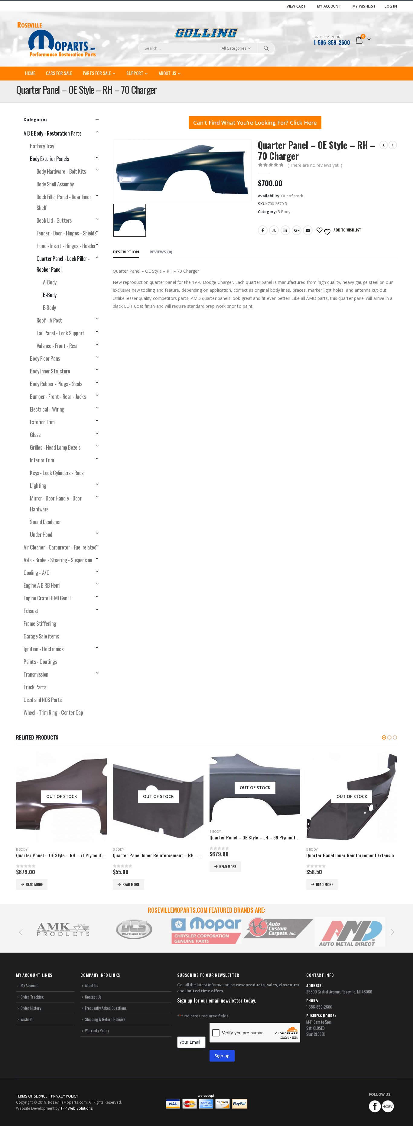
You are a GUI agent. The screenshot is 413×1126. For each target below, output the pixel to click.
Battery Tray (42, 146)
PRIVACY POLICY (64, 1096)
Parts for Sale (97, 73)
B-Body (284, 211)
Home (30, 73)
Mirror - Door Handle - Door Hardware (55, 503)
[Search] (266, 48)
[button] (384, 737)
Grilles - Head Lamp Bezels (55, 447)
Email (308, 230)
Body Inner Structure (50, 371)
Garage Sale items (41, 636)
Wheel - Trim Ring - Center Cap (53, 712)
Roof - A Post (49, 320)
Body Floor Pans (45, 358)
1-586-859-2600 (332, 42)
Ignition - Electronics (43, 649)
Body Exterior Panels (49, 158)
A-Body (49, 282)
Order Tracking (32, 997)
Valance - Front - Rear (57, 346)
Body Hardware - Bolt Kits (61, 171)
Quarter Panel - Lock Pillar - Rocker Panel (63, 263)
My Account (329, 6)
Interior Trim (42, 460)
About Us (167, 73)
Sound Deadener (45, 522)
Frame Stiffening (40, 623)
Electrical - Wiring (47, 409)
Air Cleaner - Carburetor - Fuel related (60, 547)
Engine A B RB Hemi (42, 585)
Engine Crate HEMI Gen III (48, 598)
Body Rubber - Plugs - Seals (56, 384)
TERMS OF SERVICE (31, 1096)
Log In (391, 6)
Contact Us (93, 997)
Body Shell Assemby (55, 184)
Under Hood (41, 534)
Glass (35, 434)
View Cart (296, 6)
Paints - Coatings (40, 661)
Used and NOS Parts (43, 700)
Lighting (38, 485)
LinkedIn (285, 230)
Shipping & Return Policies (105, 1019)
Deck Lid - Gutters (54, 220)
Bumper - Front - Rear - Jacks (58, 396)
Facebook (263, 230)
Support (134, 73)
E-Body (49, 307)
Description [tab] (126, 251)
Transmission (36, 674)
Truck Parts (35, 687)
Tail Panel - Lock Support (60, 333)
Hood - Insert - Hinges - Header (66, 246)
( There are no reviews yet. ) (315, 165)
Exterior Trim (42, 422)
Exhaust (31, 611)
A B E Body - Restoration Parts (52, 133)
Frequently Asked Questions (106, 1008)
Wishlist (27, 1019)
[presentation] (20, 931)
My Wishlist (364, 6)
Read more (34, 884)
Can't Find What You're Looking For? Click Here (255, 122)
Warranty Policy (97, 1030)
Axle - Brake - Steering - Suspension (58, 560)
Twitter (274, 230)
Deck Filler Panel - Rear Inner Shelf (64, 202)
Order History (31, 1008)
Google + (296, 230)
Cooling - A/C (36, 572)
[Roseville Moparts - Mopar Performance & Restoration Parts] (57, 39)
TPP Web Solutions (76, 1108)
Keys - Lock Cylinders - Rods (56, 473)
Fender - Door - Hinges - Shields (66, 233)
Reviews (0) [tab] (161, 251)
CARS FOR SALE (59, 73)
